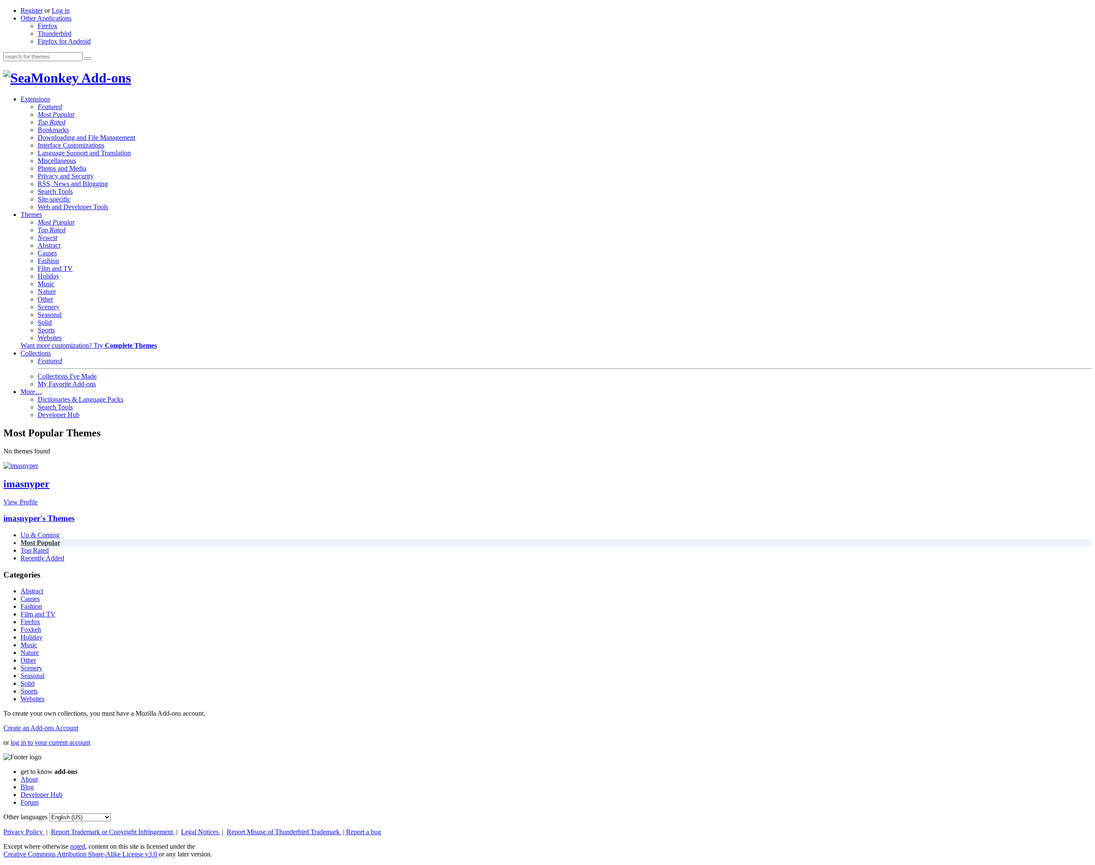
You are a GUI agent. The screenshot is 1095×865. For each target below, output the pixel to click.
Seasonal (50, 314)
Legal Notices (200, 831)
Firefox (47, 26)
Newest (47, 237)
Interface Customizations (71, 145)
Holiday (48, 276)
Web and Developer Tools (73, 206)
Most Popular (56, 114)
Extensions (35, 99)
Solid (45, 322)
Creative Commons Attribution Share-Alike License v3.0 (81, 854)
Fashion (48, 260)
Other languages (25, 817)
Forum (29, 802)
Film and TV (55, 268)
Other (45, 299)
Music (46, 283)
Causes (47, 253)
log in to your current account (50, 742)
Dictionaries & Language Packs (80, 399)
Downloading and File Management (86, 137)
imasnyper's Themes (38, 518)
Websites (50, 337)
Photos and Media (62, 168)
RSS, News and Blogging (73, 183)
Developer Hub (59, 414)
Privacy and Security (66, 176)
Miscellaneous (57, 160)
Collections (36, 353)
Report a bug (363, 831)
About (29, 779)
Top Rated (51, 122)
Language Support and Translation (84, 153)
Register (32, 10)
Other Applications (46, 18)
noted (77, 846)
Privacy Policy (23, 831)
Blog (27, 787)
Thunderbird (54, 33)
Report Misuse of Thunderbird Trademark (284, 831)
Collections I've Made (67, 376)
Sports (46, 330)
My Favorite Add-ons (67, 384)
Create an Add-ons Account (40, 728)
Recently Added (42, 558)
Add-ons (105, 78)
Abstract (49, 245)
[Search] (87, 58)
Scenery (48, 307)
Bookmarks (53, 129)
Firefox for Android (64, 41)
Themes (31, 214)
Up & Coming (40, 535)
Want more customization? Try (89, 345)
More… (31, 391)
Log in (61, 10)
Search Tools (55, 191)
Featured (50, 106)
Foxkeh (31, 629)
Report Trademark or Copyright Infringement (113, 831)
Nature (47, 291)
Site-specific (54, 199)
